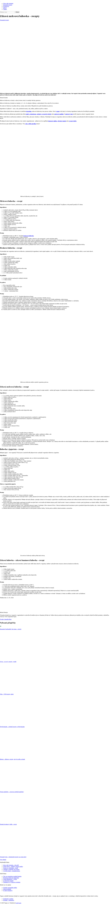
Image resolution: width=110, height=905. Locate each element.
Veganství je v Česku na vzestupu (11, 882)
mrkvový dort (69, 114)
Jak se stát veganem (8, 3)
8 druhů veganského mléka (10, 887)
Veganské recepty (7, 5)
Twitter (2, 619)
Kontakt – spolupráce (8, 900)
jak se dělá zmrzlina (30, 123)
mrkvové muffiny (59, 114)
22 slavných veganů (8, 880)
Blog (10, 619)
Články (5, 9)
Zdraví (5, 7)
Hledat (17, 12)
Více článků (3, 859)
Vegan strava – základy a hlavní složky (13, 866)
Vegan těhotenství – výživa (10, 879)
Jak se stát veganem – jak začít (11, 865)
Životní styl (6, 6)
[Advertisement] (55, 33)
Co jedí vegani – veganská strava (11, 871)
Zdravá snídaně (7, 889)
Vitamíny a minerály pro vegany (11, 869)
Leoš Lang (18, 903)
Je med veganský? (7, 890)
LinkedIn (6, 619)
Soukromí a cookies (8, 898)
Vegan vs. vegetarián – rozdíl (10, 868)
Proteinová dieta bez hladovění (11, 878)
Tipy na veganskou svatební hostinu (12, 876)
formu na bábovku (28, 235)
